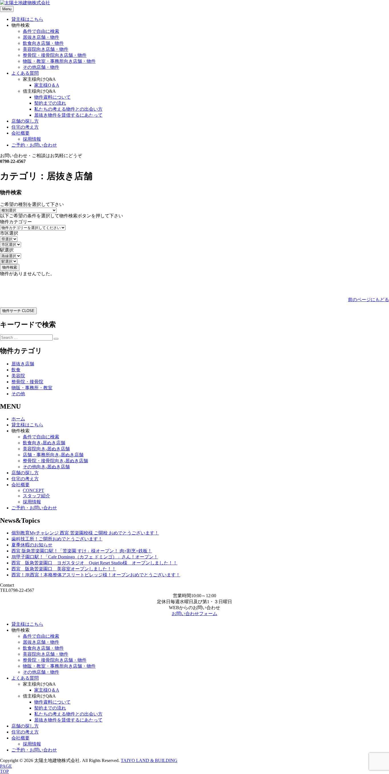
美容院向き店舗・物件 (45, 49)
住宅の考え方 (25, 127)
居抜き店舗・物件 (41, 37)
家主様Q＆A (46, 85)
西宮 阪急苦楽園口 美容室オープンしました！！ (63, 568)
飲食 (16, 369)
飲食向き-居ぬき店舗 (44, 442)
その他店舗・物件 (41, 67)
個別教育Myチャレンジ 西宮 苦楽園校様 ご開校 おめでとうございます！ (85, 532)
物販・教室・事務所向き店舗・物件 (59, 61)
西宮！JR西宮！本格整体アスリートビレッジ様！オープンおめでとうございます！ (95, 574)
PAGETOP (6, 769)
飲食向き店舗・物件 (43, 43)
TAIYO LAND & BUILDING (149, 760)
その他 (18, 393)
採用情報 (32, 139)
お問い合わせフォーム (194, 613)
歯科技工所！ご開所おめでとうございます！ (57, 538)
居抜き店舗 (22, 363)
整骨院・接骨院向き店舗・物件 (55, 55)
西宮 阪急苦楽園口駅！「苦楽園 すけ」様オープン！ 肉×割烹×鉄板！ (81, 550)
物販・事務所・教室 (31, 387)
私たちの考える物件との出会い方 (68, 109)
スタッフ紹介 (36, 495)
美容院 (18, 375)
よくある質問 (25, 73)
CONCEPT (33, 490)
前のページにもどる (368, 299)
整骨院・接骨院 (27, 381)
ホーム (18, 418)
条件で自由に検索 (41, 31)
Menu (6, 9)
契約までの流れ (50, 103)
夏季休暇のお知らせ (31, 544)
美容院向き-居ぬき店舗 (46, 448)
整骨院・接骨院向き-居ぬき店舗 (55, 460)
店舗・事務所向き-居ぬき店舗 (53, 454)
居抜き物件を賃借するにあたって (68, 115)
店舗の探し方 (25, 121)
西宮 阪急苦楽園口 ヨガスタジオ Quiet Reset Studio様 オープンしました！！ (94, 562)
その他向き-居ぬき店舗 (46, 466)
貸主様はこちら (27, 19)
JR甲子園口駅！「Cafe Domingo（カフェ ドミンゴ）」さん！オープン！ (84, 556)
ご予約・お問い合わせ (34, 145)
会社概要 (20, 133)
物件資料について (52, 97)
